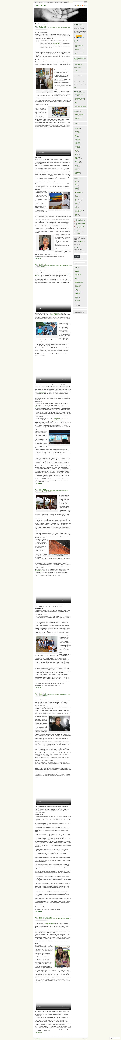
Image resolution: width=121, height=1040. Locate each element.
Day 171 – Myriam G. (41, 26)
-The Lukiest (77, 294)
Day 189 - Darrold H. (78, 119)
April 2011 (76, 153)
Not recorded (77, 202)
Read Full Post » (38, 258)
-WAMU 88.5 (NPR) (78, 298)
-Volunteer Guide (77, 297)
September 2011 (77, 146)
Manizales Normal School (57, 313)
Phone (76, 203)
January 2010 (77, 173)
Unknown (40, 694)
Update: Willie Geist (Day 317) (80, 92)
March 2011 (77, 154)
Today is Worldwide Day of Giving (80, 96)
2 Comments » (45, 695)
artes (47, 490)
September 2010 (77, 162)
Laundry (76, 199)
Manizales (65, 27)
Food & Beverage (78, 191)
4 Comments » (43, 266)
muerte (61, 265)
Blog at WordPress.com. (38, 1038)
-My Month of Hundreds (79, 282)
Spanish (39, 28)
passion (36, 28)
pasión (69, 27)
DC (51, 918)
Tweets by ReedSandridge (78, 72)
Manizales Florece (38, 570)
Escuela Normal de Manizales (59, 418)
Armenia (52, 694)
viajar (36, 695)
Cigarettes (76, 185)
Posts (79, 5)
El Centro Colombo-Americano (41, 406)
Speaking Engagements (79, 45)
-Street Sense (77, 290)
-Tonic (76, 296)
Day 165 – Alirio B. (40, 264)
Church (76, 184)
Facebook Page (78, 64)
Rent (75, 206)
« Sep (75, 87)
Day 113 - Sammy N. (78, 115)
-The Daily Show (77, 293)
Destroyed (76, 187)
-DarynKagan (77, 275)
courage (51, 265)
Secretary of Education (55, 314)
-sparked (76, 289)
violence (66, 265)
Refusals (76, 204)
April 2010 (76, 169)
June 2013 (76, 131)
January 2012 (77, 140)
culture (49, 918)
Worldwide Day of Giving (56, 43)
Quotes (56, 2)
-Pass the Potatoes (78, 285)
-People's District (77, 286)
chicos (51, 490)
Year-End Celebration (78, 117)
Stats (61, 2)
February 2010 (77, 172)
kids (61, 918)
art (54, 27)
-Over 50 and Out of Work (79, 283)
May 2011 (76, 151)
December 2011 (77, 142)
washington (67, 918)
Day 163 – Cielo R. (40, 693)
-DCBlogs (76, 278)
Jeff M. (76, 102)
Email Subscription (79, 248)
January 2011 (77, 157)
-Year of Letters (77, 300)
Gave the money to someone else (80, 193)
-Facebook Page (77, 279)
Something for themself (42, 27)
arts (49, 490)
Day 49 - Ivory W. (78, 118)
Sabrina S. (76, 105)
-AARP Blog (77, 271)
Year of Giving (40, 5)
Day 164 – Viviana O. (41, 489)
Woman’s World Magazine (50, 923)
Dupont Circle (55, 918)
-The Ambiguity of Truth (78, 292)
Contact (66, 2)
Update (76, 214)
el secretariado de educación (55, 419)
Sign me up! (77, 256)
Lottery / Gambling (78, 200)
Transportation (77, 211)
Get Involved (42, 2)
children (54, 490)
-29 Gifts (76, 268)
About (36, 2)
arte (56, 27)
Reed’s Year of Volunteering (79, 52)
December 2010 (77, 158)
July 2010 (76, 165)
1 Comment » (53, 491)
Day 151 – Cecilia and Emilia (43, 917)
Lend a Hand (50, 2)
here (46, 59)
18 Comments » (43, 919)
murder (64, 265)
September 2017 (77, 128)
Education (76, 189)
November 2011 (77, 143)
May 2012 (76, 138)
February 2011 (77, 155)
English (60, 490)
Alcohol (76, 181)
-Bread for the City (78, 274)
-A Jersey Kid (77, 270)
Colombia (58, 27)
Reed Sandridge (78, 220)
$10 (45, 265)
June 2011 (76, 150)
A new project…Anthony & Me (80, 99)
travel (69, 694)
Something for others (78, 208)
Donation (40, 918)
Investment (76, 196)
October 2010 (77, 161)
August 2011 (77, 147)
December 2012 (77, 132)
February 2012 (77, 139)
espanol (62, 27)
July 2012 (76, 135)
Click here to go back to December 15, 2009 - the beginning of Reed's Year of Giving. (80, 59)
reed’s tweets (77, 71)
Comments (85, 5)
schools (40, 491)
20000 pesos (51, 27)
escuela (63, 490)
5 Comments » (50, 28)
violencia (70, 265)
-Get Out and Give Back (79, 281)
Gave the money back (78, 192)
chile (47, 918)
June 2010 (76, 166)
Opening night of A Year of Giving (80, 106)
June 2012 (76, 136)
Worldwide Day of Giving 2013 (80, 98)
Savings (40, 265)
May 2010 (76, 168)
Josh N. (76, 103)
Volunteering (77, 215)
